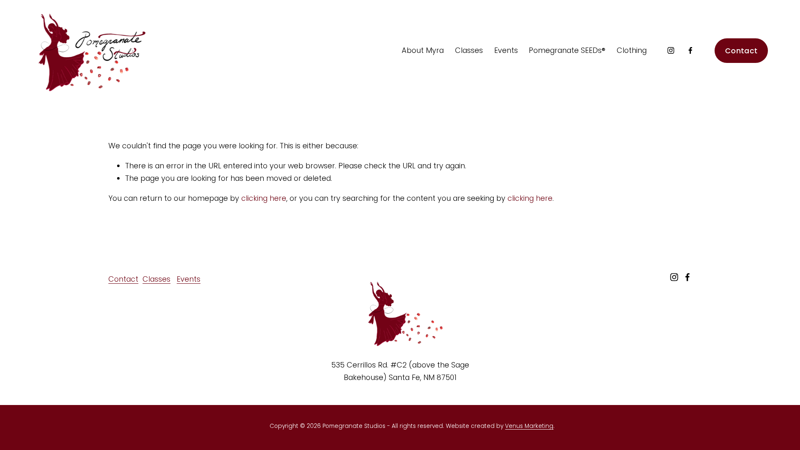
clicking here (263, 198)
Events (188, 279)
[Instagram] (671, 50)
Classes (156, 279)
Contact (741, 50)
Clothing (632, 50)
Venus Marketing (529, 426)
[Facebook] (690, 50)
